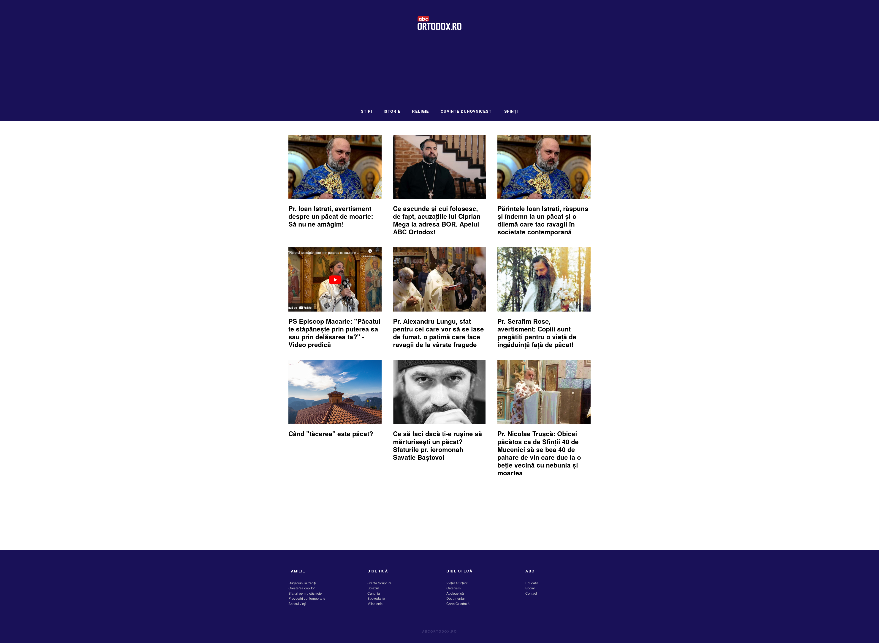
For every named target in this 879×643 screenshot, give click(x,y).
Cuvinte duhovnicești (467, 111)
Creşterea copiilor (301, 588)
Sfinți (511, 111)
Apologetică (455, 593)
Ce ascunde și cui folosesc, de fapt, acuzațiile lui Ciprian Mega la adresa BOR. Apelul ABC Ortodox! (436, 220)
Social (529, 588)
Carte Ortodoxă (457, 603)
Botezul (373, 588)
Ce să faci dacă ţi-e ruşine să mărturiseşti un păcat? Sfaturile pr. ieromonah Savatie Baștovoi (437, 445)
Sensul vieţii (297, 603)
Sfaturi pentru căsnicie (305, 593)
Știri (366, 111)
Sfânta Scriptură (379, 582)
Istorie (392, 111)
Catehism (453, 588)
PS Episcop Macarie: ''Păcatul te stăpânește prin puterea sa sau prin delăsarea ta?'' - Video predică (334, 332)
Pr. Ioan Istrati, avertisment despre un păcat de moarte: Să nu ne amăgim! (330, 216)
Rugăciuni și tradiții (302, 582)
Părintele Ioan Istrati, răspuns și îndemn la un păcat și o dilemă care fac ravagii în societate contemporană (542, 220)
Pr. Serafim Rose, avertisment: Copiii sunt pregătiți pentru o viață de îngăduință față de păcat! (536, 332)
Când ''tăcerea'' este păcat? (330, 433)
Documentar (455, 598)
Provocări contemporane (306, 598)
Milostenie (375, 603)
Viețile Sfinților (456, 582)
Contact (531, 593)
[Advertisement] (439, 72)
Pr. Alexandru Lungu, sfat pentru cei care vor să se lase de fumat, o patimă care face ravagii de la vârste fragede (438, 332)
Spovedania (376, 598)
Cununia (373, 593)
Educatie (531, 582)
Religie (420, 111)
